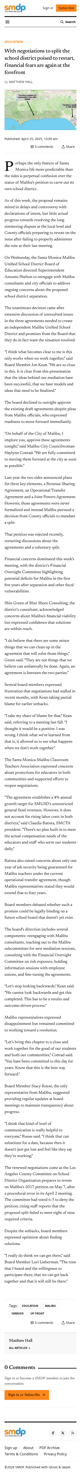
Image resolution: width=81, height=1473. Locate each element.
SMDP (19, 1467)
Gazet (66, 1467)
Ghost (53, 1467)
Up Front (37, 1313)
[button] (10, 1447)
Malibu (50, 1306)
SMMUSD (17, 1313)
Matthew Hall (21, 82)
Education (13, 42)
